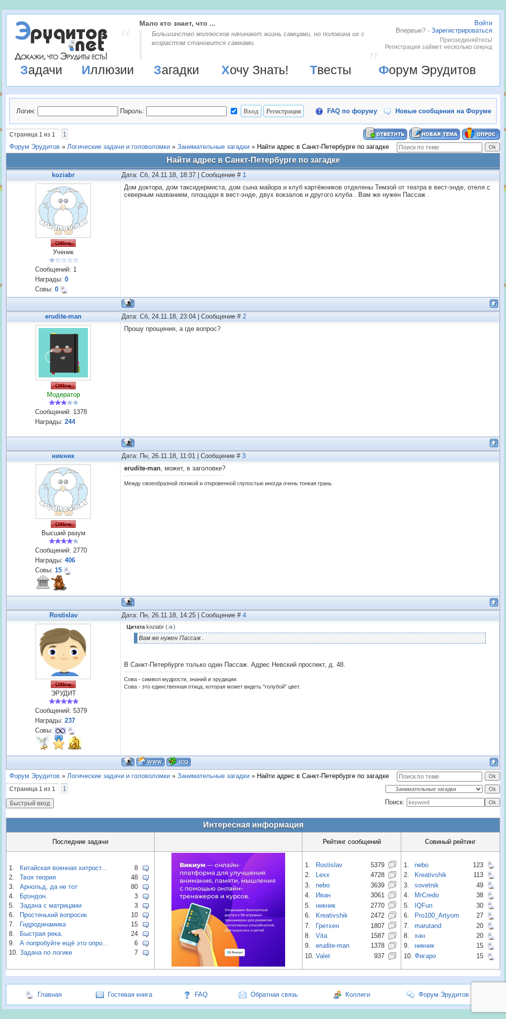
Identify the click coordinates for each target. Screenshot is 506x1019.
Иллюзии (108, 70)
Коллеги (357, 994)
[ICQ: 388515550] (179, 761)
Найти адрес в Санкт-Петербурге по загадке (323, 146)
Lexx (323, 875)
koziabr (63, 175)
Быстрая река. (41, 933)
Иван (323, 895)
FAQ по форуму (352, 111)
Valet (323, 956)
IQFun (423, 905)
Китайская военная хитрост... (63, 868)
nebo (323, 885)
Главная (50, 994)
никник (63, 456)
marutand (428, 925)
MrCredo (427, 895)
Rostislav (63, 615)
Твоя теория (38, 877)
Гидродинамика (43, 924)
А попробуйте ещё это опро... (64, 943)
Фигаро (425, 956)
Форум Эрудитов (427, 70)
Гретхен (327, 925)
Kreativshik (332, 915)
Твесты (330, 70)
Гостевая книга (130, 994)
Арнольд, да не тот (49, 886)
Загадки (176, 70)
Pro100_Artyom (437, 915)
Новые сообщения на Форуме (443, 111)
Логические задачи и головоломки (118, 146)
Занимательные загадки (213, 146)
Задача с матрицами (51, 905)
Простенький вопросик (53, 915)
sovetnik (427, 885)
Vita (321, 935)
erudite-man (63, 316)
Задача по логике (46, 952)
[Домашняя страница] (150, 761)
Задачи (41, 70)
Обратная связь (274, 994)
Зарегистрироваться (461, 30)
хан (420, 935)
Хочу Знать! (255, 70)
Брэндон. (33, 896)
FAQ (201, 994)
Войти (483, 23)
